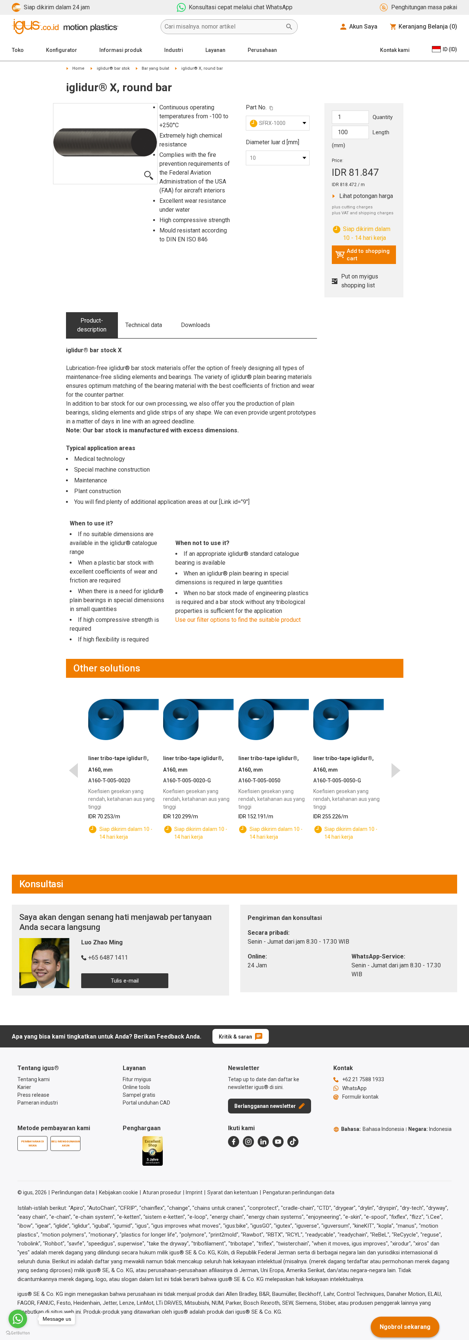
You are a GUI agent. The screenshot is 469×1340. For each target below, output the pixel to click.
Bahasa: (372, 1129)
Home (78, 68)
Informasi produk (120, 50)
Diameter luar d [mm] (272, 142)
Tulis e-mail (125, 980)
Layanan (215, 50)
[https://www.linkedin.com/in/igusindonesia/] (263, 1141)
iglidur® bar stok (113, 68)
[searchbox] (223, 26)
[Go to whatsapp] (18, 1319)
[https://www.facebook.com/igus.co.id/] (233, 1141)
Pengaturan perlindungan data (298, 1192)
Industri (173, 50)
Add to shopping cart (362, 255)
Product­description (91, 325)
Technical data (143, 325)
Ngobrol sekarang (405, 1326)
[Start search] (289, 26)
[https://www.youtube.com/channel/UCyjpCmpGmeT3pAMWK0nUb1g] (278, 1141)
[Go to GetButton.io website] (18, 1333)
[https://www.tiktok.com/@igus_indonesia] (292, 1141)
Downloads (195, 325)
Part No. (256, 107)
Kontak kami (395, 50)
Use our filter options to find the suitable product (238, 619)
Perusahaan (262, 50)
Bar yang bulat (155, 68)
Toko (18, 50)
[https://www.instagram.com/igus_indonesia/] (248, 1141)
